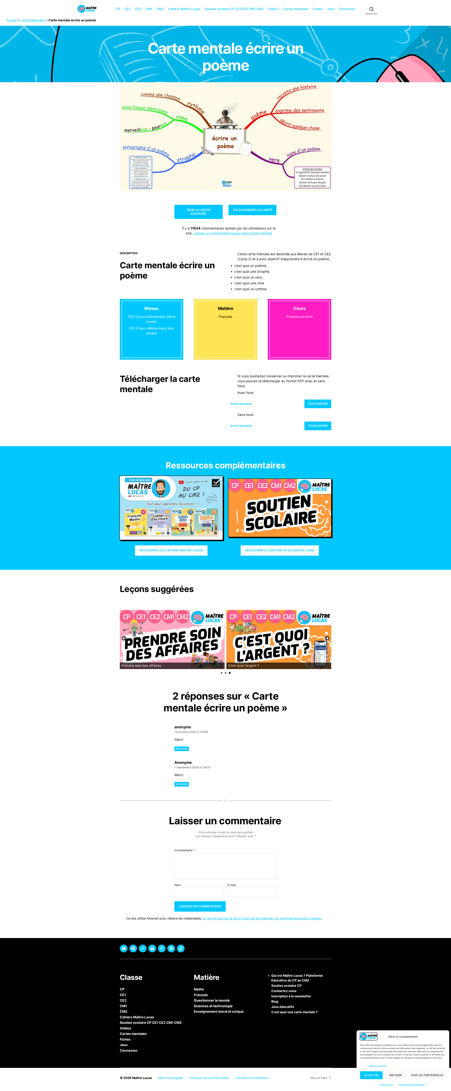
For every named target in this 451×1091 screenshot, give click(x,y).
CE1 (128, 9)
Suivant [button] (326, 638)
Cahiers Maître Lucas (184, 9)
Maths (199, 989)
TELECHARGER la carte (252, 210)
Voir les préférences (427, 1075)
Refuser (395, 1075)
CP (118, 9)
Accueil (11, 20)
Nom (177, 885)
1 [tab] (222, 673)
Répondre (182, 748)
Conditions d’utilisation (252, 1078)
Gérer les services (378, 1065)
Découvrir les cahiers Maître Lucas (171, 550)
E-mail (231, 885)
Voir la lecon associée (199, 211)
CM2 (160, 9)
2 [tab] (226, 673)
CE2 (138, 9)
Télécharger (318, 403)
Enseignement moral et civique (219, 1012)
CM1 (149, 9)
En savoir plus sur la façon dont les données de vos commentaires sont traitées (262, 918)
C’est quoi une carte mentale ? (294, 1012)
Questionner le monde (212, 1000)
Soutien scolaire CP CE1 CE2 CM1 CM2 (234, 9)
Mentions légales (170, 1078)
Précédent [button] (124, 638)
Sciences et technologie (213, 1006)
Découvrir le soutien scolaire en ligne (280, 550)
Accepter (371, 1075)
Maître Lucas (142, 1078)
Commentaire (184, 850)
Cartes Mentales (32, 20)
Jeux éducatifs (282, 1007)
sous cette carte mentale (232, 233)
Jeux (331, 9)
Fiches (318, 9)
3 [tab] (230, 673)
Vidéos (273, 9)
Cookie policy (386, 1084)
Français (201, 995)
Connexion (347, 9)
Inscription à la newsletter (291, 996)
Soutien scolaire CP (286, 985)
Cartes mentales (295, 9)
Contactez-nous (283, 991)
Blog (274, 1001)
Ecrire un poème (241, 403)
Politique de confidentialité (411, 1084)
